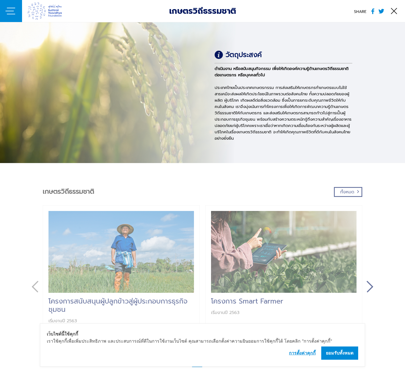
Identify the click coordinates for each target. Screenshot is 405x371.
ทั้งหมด (347, 192)
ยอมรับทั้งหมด (339, 353)
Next (369, 287)
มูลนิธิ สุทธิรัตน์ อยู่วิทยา (53, 11)
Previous (35, 287)
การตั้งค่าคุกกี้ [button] (302, 353)
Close (394, 11)
